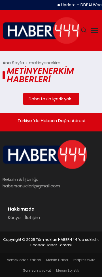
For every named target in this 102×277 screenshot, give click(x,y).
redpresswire (84, 259)
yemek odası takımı (24, 259)
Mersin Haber (57, 259)
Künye (14, 217)
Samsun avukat (37, 270)
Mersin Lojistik (67, 270)
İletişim (32, 217)
